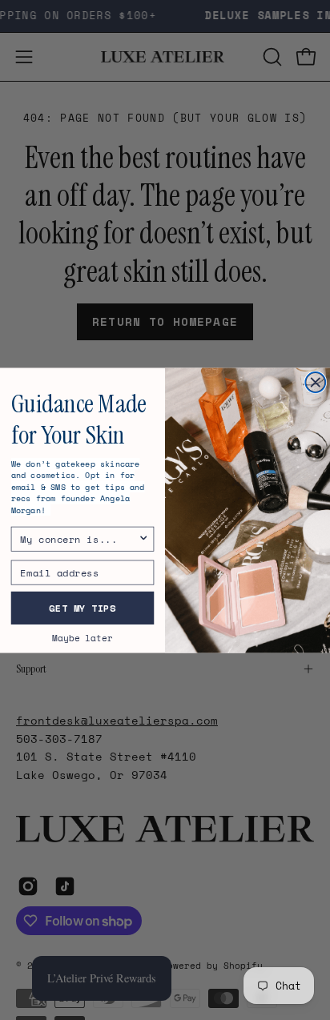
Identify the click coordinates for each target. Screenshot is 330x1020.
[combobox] (79, 539)
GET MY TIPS (82, 607)
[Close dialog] (315, 381)
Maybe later (82, 636)
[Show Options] (143, 539)
